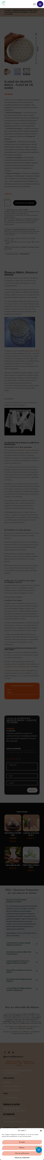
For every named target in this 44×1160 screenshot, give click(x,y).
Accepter (22, 1142)
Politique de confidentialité (22, 1157)
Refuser (22, 1148)
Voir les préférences (22, 1153)
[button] (41, 1131)
